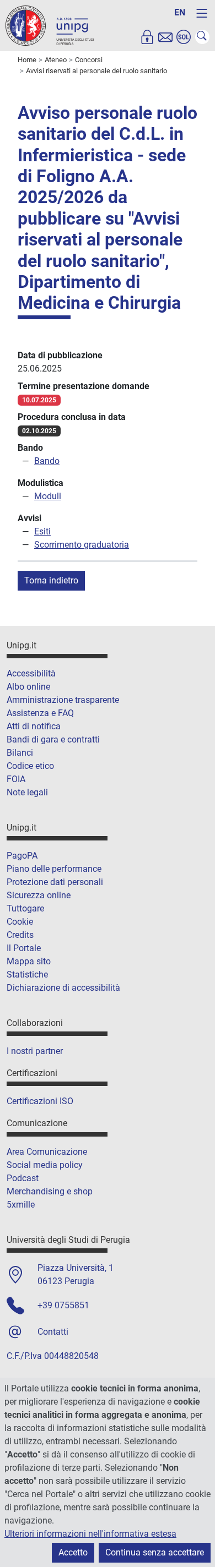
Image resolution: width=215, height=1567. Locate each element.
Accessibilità (31, 673)
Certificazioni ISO (40, 1101)
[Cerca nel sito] (202, 37)
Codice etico (30, 766)
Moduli (47, 496)
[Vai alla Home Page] (50, 25)
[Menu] (201, 13)
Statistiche (27, 974)
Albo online (28, 686)
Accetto (73, 1552)
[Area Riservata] (147, 37)
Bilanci (20, 752)
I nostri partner (35, 1051)
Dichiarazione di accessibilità (63, 987)
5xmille (21, 1204)
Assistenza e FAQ (40, 713)
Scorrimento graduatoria (81, 544)
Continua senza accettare (154, 1552)
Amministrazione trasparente (63, 700)
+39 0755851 (63, 1305)
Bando (47, 461)
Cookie (20, 921)
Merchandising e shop (50, 1191)
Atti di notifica (34, 726)
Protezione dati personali (55, 882)
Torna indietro (51, 580)
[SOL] (183, 37)
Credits (20, 935)
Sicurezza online (39, 895)
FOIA (16, 779)
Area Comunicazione (47, 1151)
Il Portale (24, 948)
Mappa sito (29, 961)
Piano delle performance (54, 869)
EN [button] (179, 12)
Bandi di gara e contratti (53, 739)
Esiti (42, 531)
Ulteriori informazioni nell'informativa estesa (90, 1533)
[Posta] (165, 37)
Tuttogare (25, 908)
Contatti (52, 1331)
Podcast (23, 1178)
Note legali (27, 792)
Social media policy (45, 1165)
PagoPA (22, 855)
